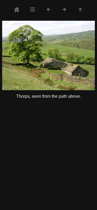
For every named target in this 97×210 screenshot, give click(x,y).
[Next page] (67, 55)
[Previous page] (20, 55)
